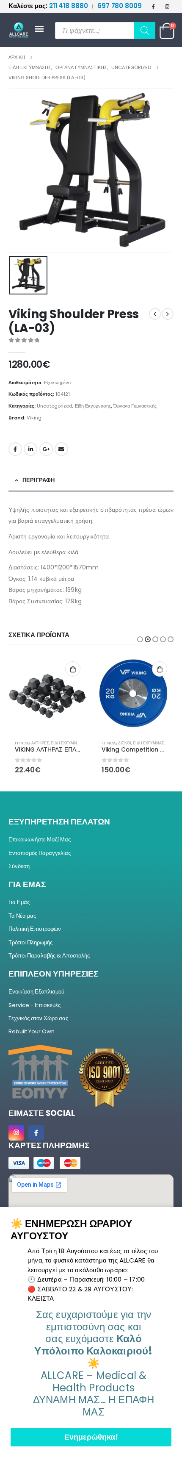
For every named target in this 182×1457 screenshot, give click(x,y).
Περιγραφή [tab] (38, 480)
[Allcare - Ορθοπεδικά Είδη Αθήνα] (21, 30)
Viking (34, 417)
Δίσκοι (124, 743)
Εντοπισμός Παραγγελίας (39, 853)
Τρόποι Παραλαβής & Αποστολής (49, 956)
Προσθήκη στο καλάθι (72, 669)
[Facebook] (153, 6)
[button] (140, 639)
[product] (47, 694)
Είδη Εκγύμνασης (93, 405)
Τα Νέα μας (22, 916)
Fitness (22, 743)
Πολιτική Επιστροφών (34, 929)
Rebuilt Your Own (31, 1031)
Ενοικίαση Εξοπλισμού (36, 992)
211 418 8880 (48, 5)
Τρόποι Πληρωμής (30, 942)
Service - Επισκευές (34, 1005)
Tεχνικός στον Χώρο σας (38, 1018)
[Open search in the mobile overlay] (105, 30)
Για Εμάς (19, 902)
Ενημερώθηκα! (91, 1437)
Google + (46, 449)
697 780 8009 (119, 5)
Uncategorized (54, 405)
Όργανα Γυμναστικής (135, 405)
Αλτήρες (40, 743)
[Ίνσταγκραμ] (167, 6)
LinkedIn (30, 449)
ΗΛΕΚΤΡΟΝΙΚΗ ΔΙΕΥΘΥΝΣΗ (61, 449)
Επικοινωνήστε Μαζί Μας (39, 839)
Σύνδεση (19, 866)
